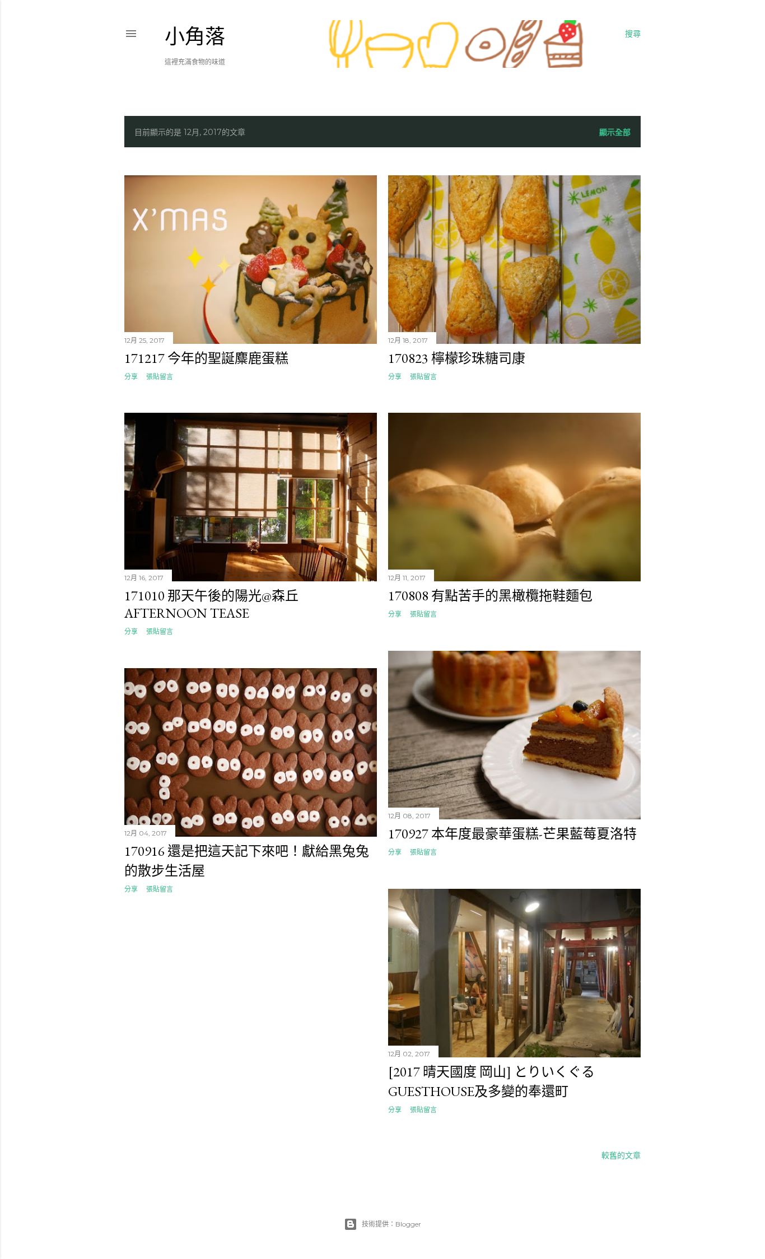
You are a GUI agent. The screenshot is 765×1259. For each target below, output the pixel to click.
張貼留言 (159, 376)
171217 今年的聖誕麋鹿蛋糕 (206, 358)
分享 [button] (131, 376)
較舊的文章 (621, 1155)
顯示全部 (615, 132)
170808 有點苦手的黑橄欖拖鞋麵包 (490, 595)
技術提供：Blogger (391, 1224)
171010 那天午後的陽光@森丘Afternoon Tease (211, 604)
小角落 (195, 37)
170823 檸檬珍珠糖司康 (456, 358)
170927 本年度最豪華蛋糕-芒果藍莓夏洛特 (512, 833)
